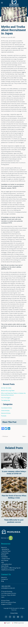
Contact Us (4, 579)
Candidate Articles (6, 408)
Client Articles (5, 410)
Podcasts (3, 416)
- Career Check (5, 558)
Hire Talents (4, 560)
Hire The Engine (5, 397)
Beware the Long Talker (8, 390)
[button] (2, 3)
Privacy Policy (14, 613)
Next (23, 436)
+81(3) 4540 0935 (5, 586)
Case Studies (4, 553)
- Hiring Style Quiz (6, 564)
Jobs (2, 562)
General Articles (5, 413)
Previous (5, 436)
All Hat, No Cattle (6, 388)
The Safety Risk (5, 400)
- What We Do (5, 549)
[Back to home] (14, 3)
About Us (4, 547)
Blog (2, 581)
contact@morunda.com (8, 588)
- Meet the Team (6, 551)
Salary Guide (4, 566)
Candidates (4, 556)
